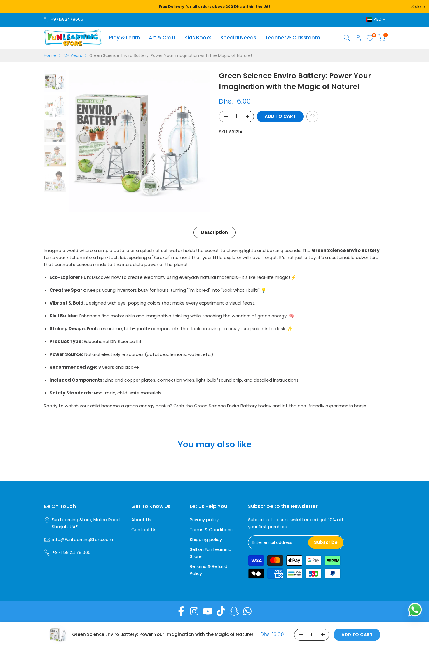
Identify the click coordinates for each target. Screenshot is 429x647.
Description (214, 232)
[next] (198, 141)
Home (50, 55)
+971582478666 (67, 19)
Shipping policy (206, 539)
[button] (312, 116)
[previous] (80, 141)
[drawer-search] (347, 37)
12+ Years (72, 55)
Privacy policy (204, 519)
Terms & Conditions (211, 529)
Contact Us (143, 529)
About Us (141, 519)
